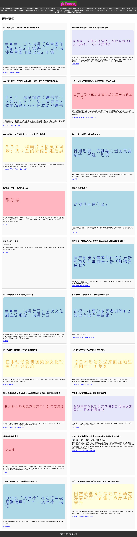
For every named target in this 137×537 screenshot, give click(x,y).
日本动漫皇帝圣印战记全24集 (11, 72)
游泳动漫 (116, 8)
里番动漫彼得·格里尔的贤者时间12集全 (83, 337)
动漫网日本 (54, 8)
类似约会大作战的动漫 (32, 10)
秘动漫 (122, 10)
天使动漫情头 (75, 64)
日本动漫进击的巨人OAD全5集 (12, 125)
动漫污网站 (13, 10)
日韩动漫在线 (75, 427)
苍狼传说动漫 (89, 8)
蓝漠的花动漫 (89, 10)
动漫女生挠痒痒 (19, 8)
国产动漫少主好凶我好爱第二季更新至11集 (84, 117)
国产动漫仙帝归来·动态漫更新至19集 (82, 516)
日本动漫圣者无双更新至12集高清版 (13, 427)
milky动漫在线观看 (78, 10)
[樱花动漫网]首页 (7, 8)
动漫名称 (21, 10)
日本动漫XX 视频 (8, 384)
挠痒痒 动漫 (6, 526)
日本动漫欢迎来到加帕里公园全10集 (82, 384)
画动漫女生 (129, 10)
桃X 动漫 (5, 252)
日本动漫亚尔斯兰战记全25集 (72, 12)
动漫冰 (5, 472)
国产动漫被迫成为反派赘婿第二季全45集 (71, 8)
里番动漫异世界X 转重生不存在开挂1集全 (83, 451)
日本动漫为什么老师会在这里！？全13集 (37, 8)
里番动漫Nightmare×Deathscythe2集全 (59, 10)
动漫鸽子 (74, 232)
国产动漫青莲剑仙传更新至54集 (81, 286)
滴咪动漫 (43, 10)
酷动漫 (5, 224)
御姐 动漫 (74, 179)
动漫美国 (5, 341)
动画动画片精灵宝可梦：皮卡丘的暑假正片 (15, 169)
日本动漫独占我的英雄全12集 (103, 8)
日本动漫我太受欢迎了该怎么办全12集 (106, 10)
